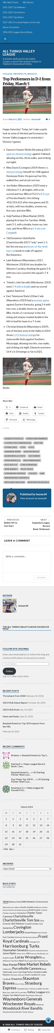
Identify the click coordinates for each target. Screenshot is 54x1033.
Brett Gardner (35, 910)
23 (13, 838)
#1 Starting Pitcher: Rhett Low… (27, 773)
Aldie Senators (28, 901)
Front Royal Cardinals (25, 938)
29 (6, 844)
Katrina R (15, 764)
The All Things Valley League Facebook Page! (26, 628)
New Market (11, 469)
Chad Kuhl (13, 913)
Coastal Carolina (31, 924)
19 (34, 831)
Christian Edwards (36, 438)
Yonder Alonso (27, 1012)
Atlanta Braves (8, 907)
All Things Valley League (19, 52)
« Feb (5, 849)
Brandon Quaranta (22, 910)
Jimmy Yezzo (21, 954)
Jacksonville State (15, 456)
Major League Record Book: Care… (28, 765)
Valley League (36, 992)
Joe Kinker (34, 456)
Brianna (15, 755)
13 (41, 825)
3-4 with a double (21, 286)
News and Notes (11, 716)
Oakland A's (7, 969)
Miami (21, 961)
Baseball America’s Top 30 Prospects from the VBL (24, 725)
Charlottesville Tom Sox (21, 920)
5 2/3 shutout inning (24, 335)
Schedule (37, 972)
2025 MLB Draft (11, 709)
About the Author (11, 27)
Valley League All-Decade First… (27, 788)
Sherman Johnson (17, 975)
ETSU (22, 447)
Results (32, 74)
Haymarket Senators (15, 950)
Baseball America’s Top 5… (35, 755)
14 (48, 825)
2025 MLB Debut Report (15, 702)
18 (27, 831)
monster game (41, 300)
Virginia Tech (8, 995)
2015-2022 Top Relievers (14, 7)
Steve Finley (19, 984)
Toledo (33, 473)
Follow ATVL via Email (16, 649)
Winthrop (39, 1005)
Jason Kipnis (9, 953)
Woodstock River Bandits (22, 1008)
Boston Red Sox (9, 910)
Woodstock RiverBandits (12, 1012)
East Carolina (8, 937)
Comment (41, 577)
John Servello (12, 460)
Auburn (17, 907)
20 (41, 831)
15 (6, 831)
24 (20, 838)
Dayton (38, 443)
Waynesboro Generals (17, 478)
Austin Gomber (27, 907)
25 (27, 838)
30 (13, 844)
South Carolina (31, 975)
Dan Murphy (42, 933)
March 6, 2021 (15, 119)
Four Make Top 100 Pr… (23, 779)
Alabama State (14, 902)
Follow (9, 671)
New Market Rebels (34, 964)
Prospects (20, 74)
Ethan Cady (11, 447)
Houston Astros (42, 950)
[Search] (5, 38)
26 (34, 838)
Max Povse (14, 961)
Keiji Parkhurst (32, 460)
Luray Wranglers (28, 957)
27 (41, 838)
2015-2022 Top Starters (14, 12)
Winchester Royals (38, 482)
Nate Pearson (43, 961)
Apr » (12, 849)
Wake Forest (19, 995)
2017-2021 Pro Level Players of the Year (21, 22)
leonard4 (36, 119)
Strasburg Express (15, 473)
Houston (32, 950)
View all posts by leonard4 (33, 498)
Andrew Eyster (42, 902)
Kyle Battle (11, 465)
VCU (48, 992)
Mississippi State (30, 961)
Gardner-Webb (13, 451)
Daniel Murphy (31, 932)
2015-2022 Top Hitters (13, 17)
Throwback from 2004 (14, 695)
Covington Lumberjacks (18, 443)
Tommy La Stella (35, 989)
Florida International (30, 937)
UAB (42, 473)
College (8, 74)
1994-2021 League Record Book (17, 32)
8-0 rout (44, 193)
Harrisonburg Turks (21, 945)
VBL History (28, 2)
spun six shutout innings (19, 153)
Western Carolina (15, 482)
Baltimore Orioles (41, 907)
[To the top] (48, 1020)
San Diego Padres (26, 972)
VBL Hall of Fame (10, 2)
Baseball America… (20, 772)
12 (34, 825)
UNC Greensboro (21, 992)
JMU (28, 953)
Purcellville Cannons (27, 968)
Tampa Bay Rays (23, 989)
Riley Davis (27, 469)
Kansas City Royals (37, 953)
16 (13, 831)
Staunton (16, 978)
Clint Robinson (17, 923)
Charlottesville (14, 438)
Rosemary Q (17, 787)
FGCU (31, 447)
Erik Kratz (18, 937)
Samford (15, 972)
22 (6, 838)
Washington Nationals (34, 995)
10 (20, 825)
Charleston (21, 913)
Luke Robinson (29, 465)
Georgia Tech (35, 942)
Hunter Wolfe (31, 451)
